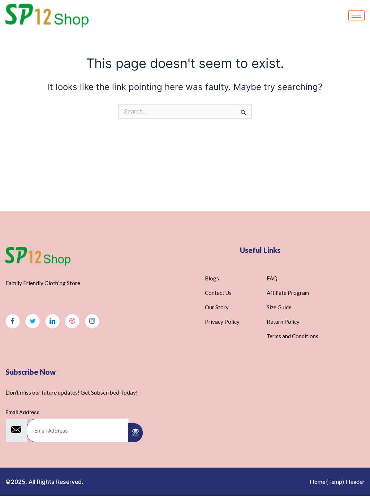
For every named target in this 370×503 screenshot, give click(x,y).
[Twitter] (32, 321)
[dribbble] (72, 321)
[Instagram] (92, 321)
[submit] (135, 432)
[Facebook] (12, 321)
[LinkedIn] (52, 321)
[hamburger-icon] (356, 15)
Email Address (22, 412)
